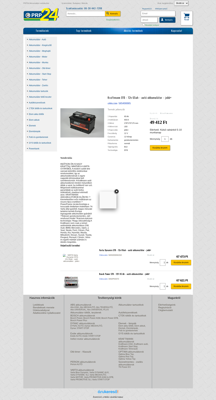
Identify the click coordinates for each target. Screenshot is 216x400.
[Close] (116, 192)
